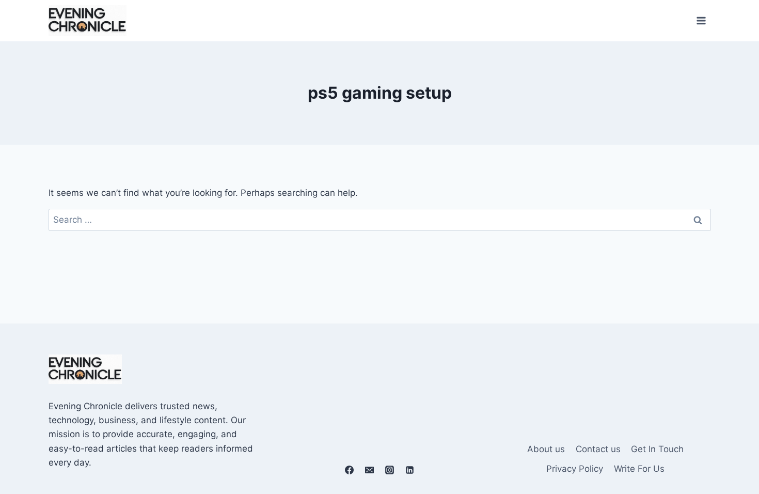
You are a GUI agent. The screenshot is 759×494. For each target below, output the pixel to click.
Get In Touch (657, 449)
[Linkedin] (410, 469)
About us (546, 449)
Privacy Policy (574, 469)
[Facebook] (349, 469)
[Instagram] (390, 469)
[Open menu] (701, 20)
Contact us (598, 449)
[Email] (369, 469)
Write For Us (639, 469)
